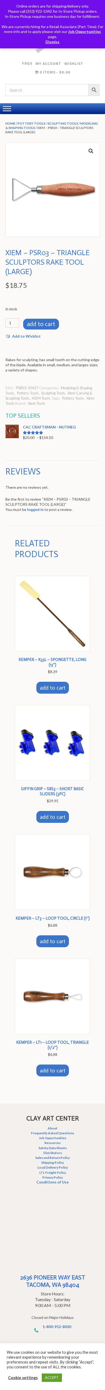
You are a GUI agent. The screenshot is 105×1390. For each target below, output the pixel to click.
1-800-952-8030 (57, 1326)
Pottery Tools (31, 123)
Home (10, 123)
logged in (35, 509)
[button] (91, 151)
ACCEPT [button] (52, 1377)
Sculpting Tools (62, 123)
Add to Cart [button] (52, 687)
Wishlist (73, 63)
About (52, 1128)
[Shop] (7, 108)
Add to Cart (41, 324)
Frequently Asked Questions (52, 1133)
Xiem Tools (36, 403)
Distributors (52, 1153)
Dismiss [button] (53, 41)
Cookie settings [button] (23, 1377)
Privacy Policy (52, 1177)
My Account (48, 63)
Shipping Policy (52, 1162)
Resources (52, 1143)
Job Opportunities (84, 31)
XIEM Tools (41, 398)
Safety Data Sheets (52, 1148)
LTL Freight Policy (52, 1172)
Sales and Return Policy (52, 1158)
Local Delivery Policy (52, 1167)
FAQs (27, 63)
